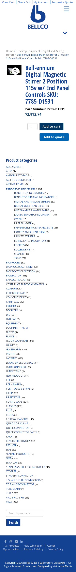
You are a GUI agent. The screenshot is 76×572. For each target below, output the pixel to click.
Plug (9, 410)
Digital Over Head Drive (29, 206)
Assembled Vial (15, 184)
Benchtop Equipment (28, 51)
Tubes (9, 493)
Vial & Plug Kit (15, 497)
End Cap (11, 319)
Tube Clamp (13, 489)
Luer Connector (16, 367)
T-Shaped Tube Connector (23, 480)
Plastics (11, 406)
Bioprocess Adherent (19, 267)
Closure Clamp (15, 293)
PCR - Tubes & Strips (18, 388)
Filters (10, 332)
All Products (12, 545)
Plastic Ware (14, 401)
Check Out (23, 2)
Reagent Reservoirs (18, 441)
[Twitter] (16, 541)
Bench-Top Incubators (29, 193)
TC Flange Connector (20, 484)
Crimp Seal (12, 301)
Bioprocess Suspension (20, 271)
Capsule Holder (16, 280)
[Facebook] (5, 541)
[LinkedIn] (21, 541)
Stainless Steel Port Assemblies (25, 467)
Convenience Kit (16, 297)
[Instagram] (11, 541)
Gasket (10, 345)
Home (9, 51)
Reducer (11, 445)
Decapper (12, 310)
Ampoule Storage (17, 175)
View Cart (8, 2)
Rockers (19, 245)
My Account (40, 2)
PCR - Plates (13, 384)
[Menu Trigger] (66, 8)
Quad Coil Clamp (17, 423)
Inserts (10, 354)
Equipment (13, 323)
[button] (15, 71)
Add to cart (51, 126)
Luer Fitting (13, 371)
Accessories (13, 167)
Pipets (9, 393)
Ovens (18, 219)
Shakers (19, 254)
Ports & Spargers (17, 419)
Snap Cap (11, 462)
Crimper (11, 306)
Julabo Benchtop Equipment (32, 214)
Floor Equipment (17, 340)
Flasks (10, 336)
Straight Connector (19, 475)
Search (13, 522)
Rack (9, 436)
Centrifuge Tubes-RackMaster (25, 284)
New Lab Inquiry (33, 545)
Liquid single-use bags (20, 362)
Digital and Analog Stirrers (32, 201)
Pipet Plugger (23, 223)
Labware (11, 358)
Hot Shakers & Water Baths (31, 210)
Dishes (10, 314)
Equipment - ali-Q (17, 327)
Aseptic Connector (18, 180)
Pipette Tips (13, 397)
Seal (8, 449)
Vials (9, 502)
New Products (15, 375)
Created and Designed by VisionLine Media (47, 566)
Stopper (11, 471)
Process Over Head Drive (29, 232)
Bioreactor (13, 275)
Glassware (13, 349)
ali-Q (9, 171)
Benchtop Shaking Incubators (34, 197)
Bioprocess (13, 262)
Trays (17, 258)
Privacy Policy (55, 549)
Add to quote (54, 137)
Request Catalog (33, 549)
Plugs (10, 415)
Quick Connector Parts (21, 432)
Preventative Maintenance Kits (33, 227)
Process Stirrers (24, 236)
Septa (9, 458)
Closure (11, 288)
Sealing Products (17, 454)
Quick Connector (17, 428)
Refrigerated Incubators (30, 241)
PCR (8, 380)
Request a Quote (62, 2)
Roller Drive (22, 249)
